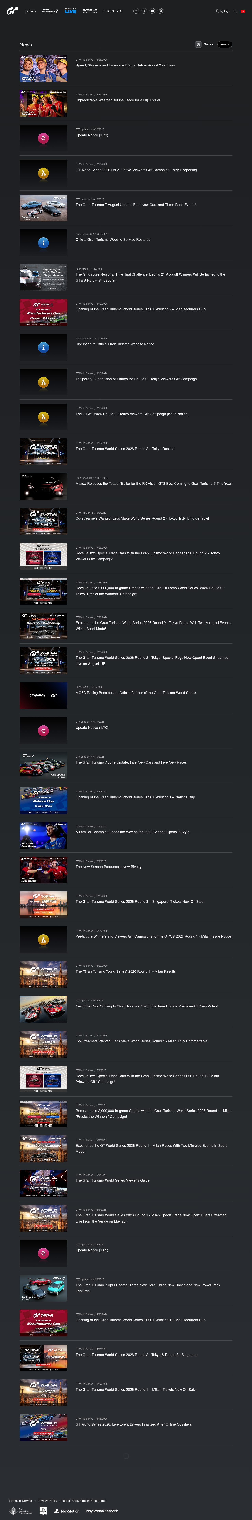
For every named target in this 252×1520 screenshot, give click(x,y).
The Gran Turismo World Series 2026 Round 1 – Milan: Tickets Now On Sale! (136, 1389)
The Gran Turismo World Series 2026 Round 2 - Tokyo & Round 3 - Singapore (137, 1354)
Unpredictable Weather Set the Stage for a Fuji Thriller (118, 99)
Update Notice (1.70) (92, 727)
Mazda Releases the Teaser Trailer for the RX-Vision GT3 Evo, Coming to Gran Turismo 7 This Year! (154, 483)
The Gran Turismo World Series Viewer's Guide (113, 1180)
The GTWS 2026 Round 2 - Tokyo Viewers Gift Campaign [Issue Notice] (132, 413)
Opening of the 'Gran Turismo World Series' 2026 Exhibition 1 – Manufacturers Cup (141, 1319)
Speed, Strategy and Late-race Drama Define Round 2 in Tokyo (125, 64)
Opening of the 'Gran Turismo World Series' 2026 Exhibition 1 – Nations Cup (135, 796)
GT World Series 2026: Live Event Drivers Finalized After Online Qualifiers (134, 1424)
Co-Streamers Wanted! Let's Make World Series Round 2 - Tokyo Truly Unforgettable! (142, 518)
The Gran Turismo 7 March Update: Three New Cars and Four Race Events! (135, 1493)
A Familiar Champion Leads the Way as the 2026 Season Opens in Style (132, 831)
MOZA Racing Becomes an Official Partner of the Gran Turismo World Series (136, 692)
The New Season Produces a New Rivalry (109, 866)
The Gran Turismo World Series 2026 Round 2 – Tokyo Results (125, 448)
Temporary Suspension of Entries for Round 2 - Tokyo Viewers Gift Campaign (136, 378)
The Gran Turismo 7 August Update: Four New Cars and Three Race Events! (136, 204)
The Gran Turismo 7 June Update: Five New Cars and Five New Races (131, 762)
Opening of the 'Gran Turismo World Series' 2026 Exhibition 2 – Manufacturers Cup (141, 308)
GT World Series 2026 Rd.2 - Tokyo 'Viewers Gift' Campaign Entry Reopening (136, 169)
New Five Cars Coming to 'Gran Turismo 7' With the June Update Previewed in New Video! (147, 1005)
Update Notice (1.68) (92, 1458)
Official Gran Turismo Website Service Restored (113, 239)
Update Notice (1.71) (92, 134)
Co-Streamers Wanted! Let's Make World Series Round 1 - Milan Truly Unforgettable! (142, 1040)
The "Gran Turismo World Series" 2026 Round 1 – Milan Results (126, 971)
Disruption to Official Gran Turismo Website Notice (115, 343)
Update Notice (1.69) (92, 1249)
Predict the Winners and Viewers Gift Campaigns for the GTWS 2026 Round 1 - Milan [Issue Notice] (154, 936)
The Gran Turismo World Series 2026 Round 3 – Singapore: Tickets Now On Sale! (140, 901)
